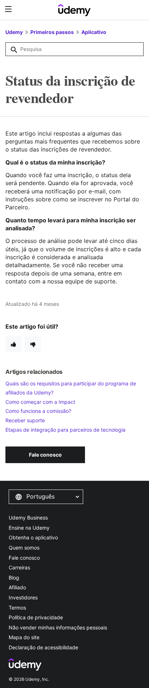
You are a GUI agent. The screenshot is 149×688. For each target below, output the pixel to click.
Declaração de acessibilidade (43, 647)
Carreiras (19, 567)
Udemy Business (28, 517)
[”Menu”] (9, 9)
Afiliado (17, 587)
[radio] (13, 344)
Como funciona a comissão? (38, 411)
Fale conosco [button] (45, 455)
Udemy (14, 32)
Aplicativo (93, 32)
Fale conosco (24, 558)
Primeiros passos (52, 32)
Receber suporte (25, 420)
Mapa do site (24, 637)
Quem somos (24, 547)
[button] (46, 497)
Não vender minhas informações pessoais (58, 627)
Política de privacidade (36, 617)
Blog (14, 577)
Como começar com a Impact (40, 402)
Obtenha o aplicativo (33, 537)
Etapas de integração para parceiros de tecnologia (65, 430)
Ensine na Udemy (29, 528)
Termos (17, 607)
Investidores (23, 597)
